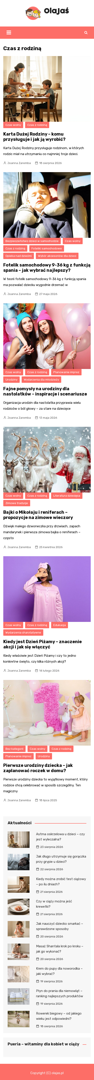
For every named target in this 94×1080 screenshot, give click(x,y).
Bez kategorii (14, 748)
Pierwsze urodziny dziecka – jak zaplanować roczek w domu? (38, 768)
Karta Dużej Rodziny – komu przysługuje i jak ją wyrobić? (34, 136)
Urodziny (11, 379)
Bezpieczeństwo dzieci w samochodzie (32, 241)
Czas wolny (13, 125)
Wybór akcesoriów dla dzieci (57, 256)
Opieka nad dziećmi (18, 256)
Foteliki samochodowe (46, 248)
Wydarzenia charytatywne (23, 632)
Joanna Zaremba (19, 163)
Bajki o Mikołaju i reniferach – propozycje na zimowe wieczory (38, 515)
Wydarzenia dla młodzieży (41, 379)
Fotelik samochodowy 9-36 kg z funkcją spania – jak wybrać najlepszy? (47, 267)
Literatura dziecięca (66, 495)
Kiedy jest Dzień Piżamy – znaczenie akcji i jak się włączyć (42, 644)
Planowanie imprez (66, 372)
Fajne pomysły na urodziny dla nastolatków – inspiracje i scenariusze (45, 391)
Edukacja (59, 625)
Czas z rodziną (37, 125)
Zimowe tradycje (16, 503)
